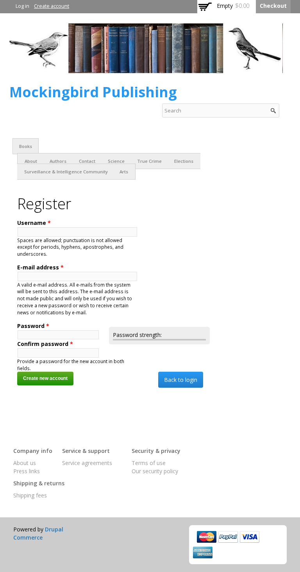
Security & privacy (156, 450)
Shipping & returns (38, 483)
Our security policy (155, 471)
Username (34, 222)
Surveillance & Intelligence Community (66, 172)
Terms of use (149, 463)
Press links (26, 471)
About (31, 161)
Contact (87, 161)
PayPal (228, 537)
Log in (22, 6)
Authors (58, 161)
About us (24, 463)
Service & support (86, 450)
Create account (51, 6)
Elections (183, 161)
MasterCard (206, 537)
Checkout (273, 5)
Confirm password (45, 343)
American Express (202, 552)
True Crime (149, 161)
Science (116, 161)
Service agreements (87, 463)
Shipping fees (30, 495)
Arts (124, 172)
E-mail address (40, 267)
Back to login (180, 379)
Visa (249, 537)
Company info (32, 450)
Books (25, 146)
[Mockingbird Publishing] (146, 69)
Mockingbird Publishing (93, 92)
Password (33, 326)
